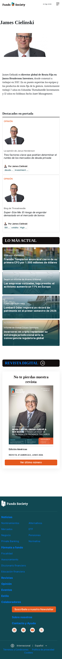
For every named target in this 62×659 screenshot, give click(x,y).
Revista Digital (21, 363)
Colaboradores (11, 602)
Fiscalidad (7, 553)
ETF (31, 529)
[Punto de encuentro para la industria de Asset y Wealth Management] (13, 4)
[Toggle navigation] (58, 4)
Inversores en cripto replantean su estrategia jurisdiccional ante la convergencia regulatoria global (26, 335)
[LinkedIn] (14, 630)
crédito (14, 227)
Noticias (6, 517)
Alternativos (35, 523)
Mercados (6, 529)
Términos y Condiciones (15, 649)
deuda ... (9, 170)
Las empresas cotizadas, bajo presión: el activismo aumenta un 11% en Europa (29, 285)
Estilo (5, 596)
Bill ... (7, 227)
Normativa (34, 541)
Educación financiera (13, 571)
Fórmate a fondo (12, 547)
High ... (23, 227)
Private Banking (10, 541)
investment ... (21, 170)
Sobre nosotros (22, 617)
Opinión (6, 583)
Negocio (6, 535)
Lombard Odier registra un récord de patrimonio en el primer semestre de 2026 (30, 309)
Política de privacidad (43, 649)
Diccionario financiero (13, 565)
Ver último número (31, 462)
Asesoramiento (9, 559)
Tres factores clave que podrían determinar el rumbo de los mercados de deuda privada (30, 156)
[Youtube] (32, 630)
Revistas (7, 577)
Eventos (6, 589)
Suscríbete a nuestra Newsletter (33, 609)
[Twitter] (41, 630)
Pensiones (35, 535)
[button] (28, 646)
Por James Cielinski (17, 166)
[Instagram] (23, 630)
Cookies (28, 652)
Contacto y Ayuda (24, 623)
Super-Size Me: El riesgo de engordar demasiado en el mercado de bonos (25, 214)
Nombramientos (10, 523)
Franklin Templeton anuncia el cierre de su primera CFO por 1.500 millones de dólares (30, 261)
